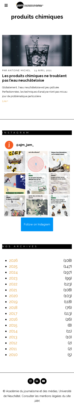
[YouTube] (44, 381)
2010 (13, 354)
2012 (13, 343)
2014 (13, 331)
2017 (13, 313)
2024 (13, 272)
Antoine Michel (19, 70)
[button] (14, 161)
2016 (13, 319)
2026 (13, 260)
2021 (13, 290)
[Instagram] (31, 381)
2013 (13, 337)
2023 (13, 278)
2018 (13, 307)
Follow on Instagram (37, 224)
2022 (13, 284)
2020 (13, 295)
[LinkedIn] (37, 381)
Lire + (5, 101)
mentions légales (50, 396)
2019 (13, 301)
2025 (13, 266)
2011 (13, 348)
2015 (13, 325)
